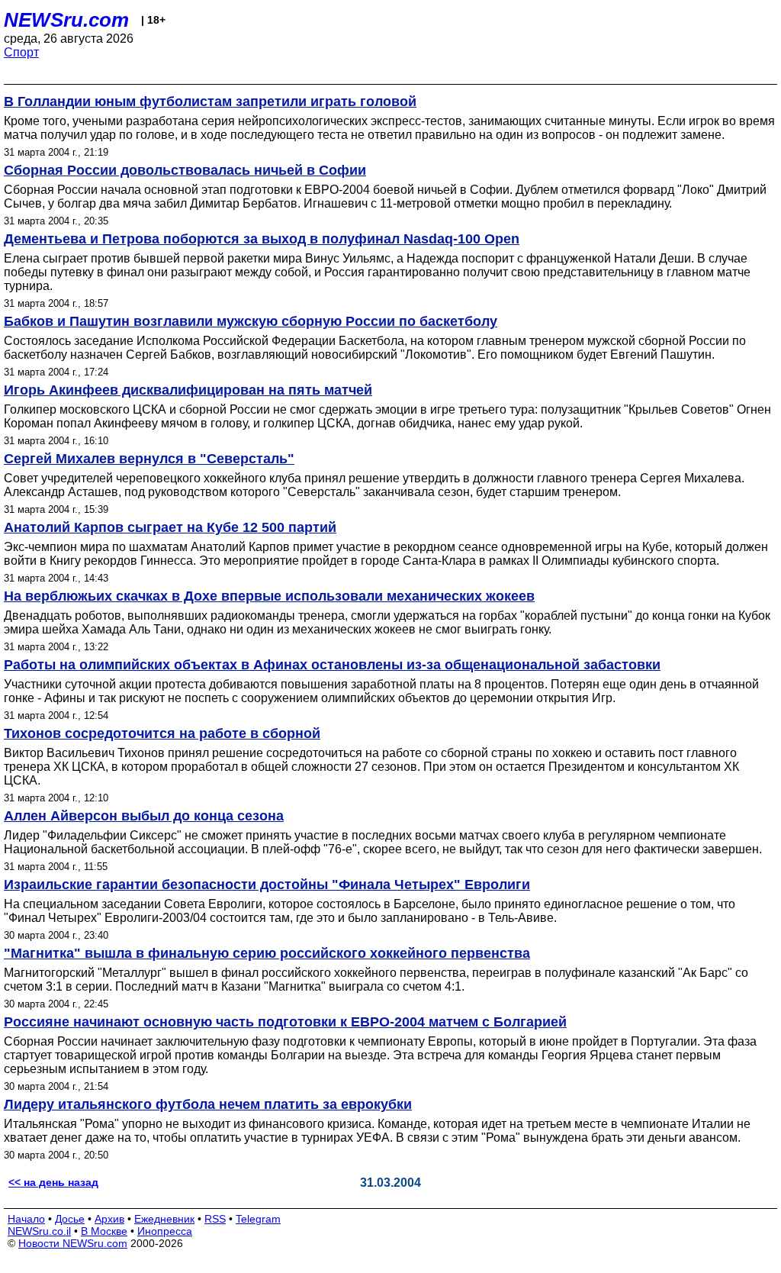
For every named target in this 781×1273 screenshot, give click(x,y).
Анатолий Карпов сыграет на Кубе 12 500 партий (170, 527)
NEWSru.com (66, 19)
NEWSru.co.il (39, 1231)
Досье (70, 1219)
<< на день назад (53, 1182)
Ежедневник (164, 1219)
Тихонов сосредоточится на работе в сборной (162, 733)
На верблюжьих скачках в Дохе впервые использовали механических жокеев (269, 596)
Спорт (21, 52)
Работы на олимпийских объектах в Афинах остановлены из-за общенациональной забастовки (332, 664)
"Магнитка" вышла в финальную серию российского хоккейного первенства (267, 953)
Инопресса (164, 1231)
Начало (26, 1219)
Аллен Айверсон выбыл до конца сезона (144, 815)
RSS (215, 1219)
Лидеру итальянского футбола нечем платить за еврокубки (208, 1104)
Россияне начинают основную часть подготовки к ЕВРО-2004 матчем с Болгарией (285, 1022)
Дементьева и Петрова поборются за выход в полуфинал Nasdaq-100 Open (261, 239)
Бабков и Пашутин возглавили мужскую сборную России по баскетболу (250, 321)
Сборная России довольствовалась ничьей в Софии (185, 170)
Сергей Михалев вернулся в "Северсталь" (149, 458)
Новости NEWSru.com (72, 1243)
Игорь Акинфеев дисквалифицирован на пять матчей (188, 390)
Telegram (258, 1219)
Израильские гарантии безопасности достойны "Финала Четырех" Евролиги (267, 884)
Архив (109, 1219)
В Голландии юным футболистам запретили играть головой (210, 101)
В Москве (104, 1231)
